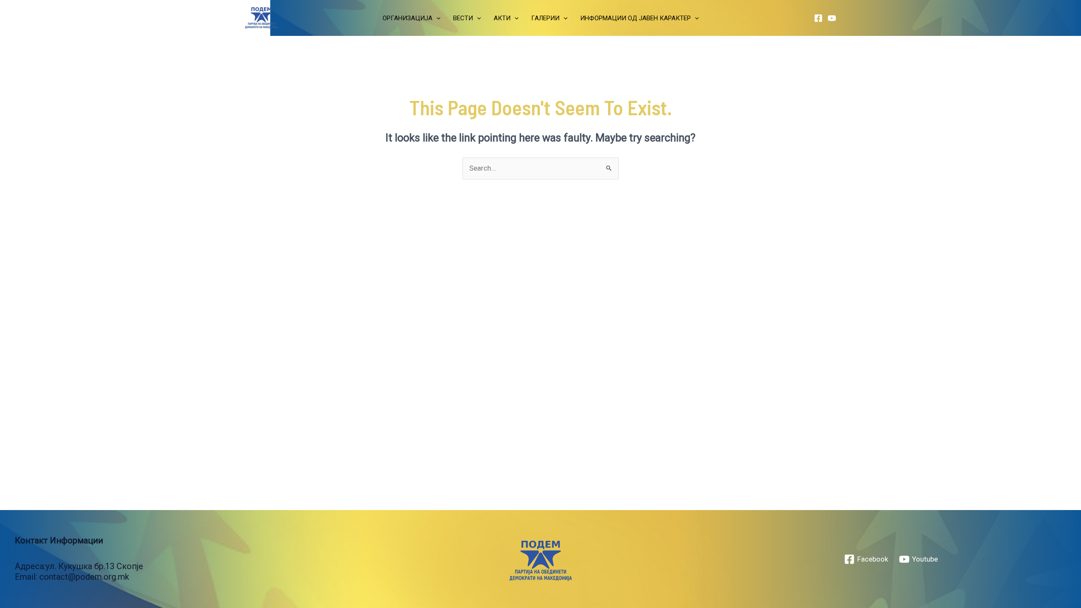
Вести (463, 18)
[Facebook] (818, 18)
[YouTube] (832, 18)
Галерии (545, 18)
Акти (502, 18)
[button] (436, 18)
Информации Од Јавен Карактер (635, 18)
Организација (407, 18)
